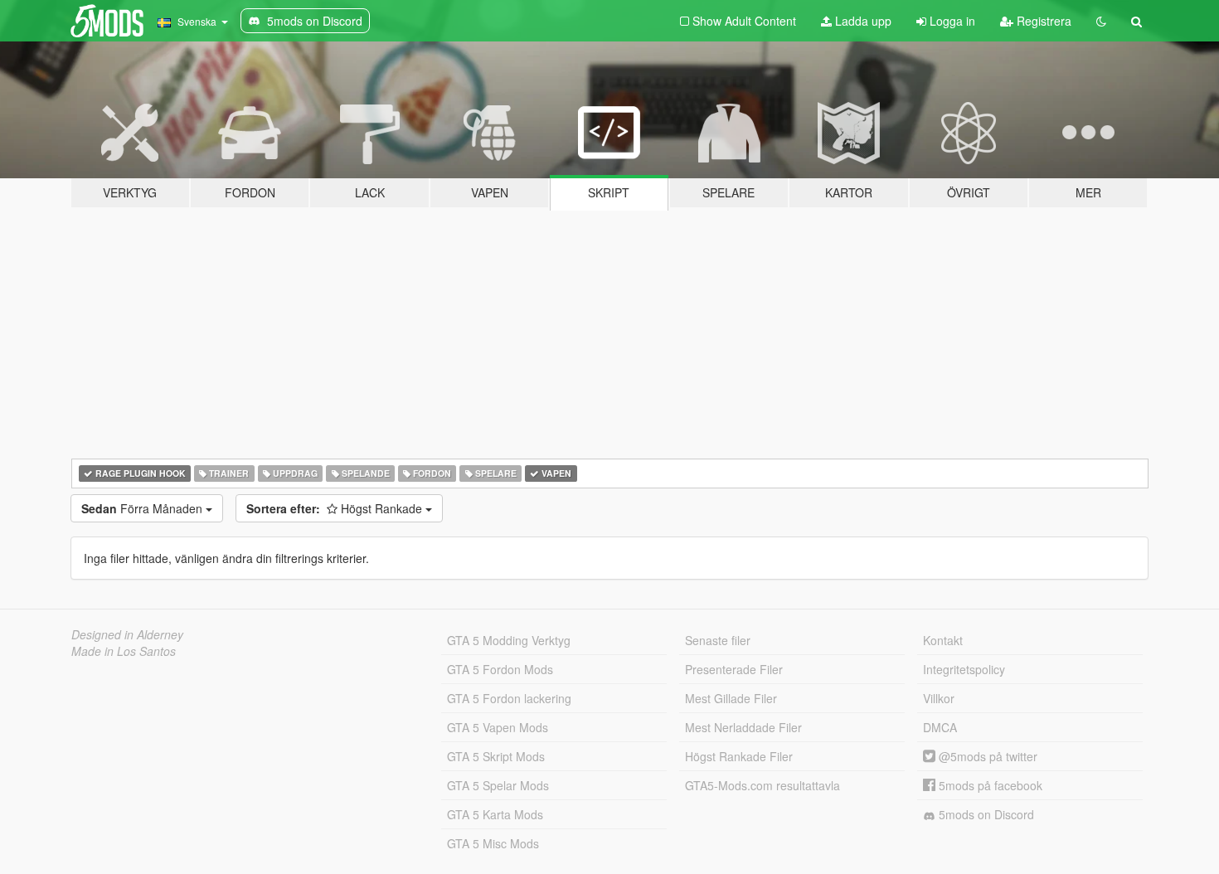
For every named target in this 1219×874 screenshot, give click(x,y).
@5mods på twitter (986, 756)
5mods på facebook (988, 785)
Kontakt (943, 640)
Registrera (1042, 20)
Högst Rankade (335, 508)
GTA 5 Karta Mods (495, 814)
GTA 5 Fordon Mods (500, 669)
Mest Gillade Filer (731, 698)
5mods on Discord (984, 814)
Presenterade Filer (734, 669)
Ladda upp (861, 20)
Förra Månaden (143, 508)
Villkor (938, 698)
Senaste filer (717, 640)
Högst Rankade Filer (739, 756)
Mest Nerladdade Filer (743, 727)
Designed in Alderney (127, 634)
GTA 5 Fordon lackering (509, 698)
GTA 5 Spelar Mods (498, 785)
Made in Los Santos (123, 651)
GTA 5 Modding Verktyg (509, 640)
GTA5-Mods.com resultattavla (762, 785)
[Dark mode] (1101, 20)
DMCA (940, 727)
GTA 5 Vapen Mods (497, 727)
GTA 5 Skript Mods (496, 756)
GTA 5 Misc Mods (493, 843)
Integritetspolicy (964, 669)
